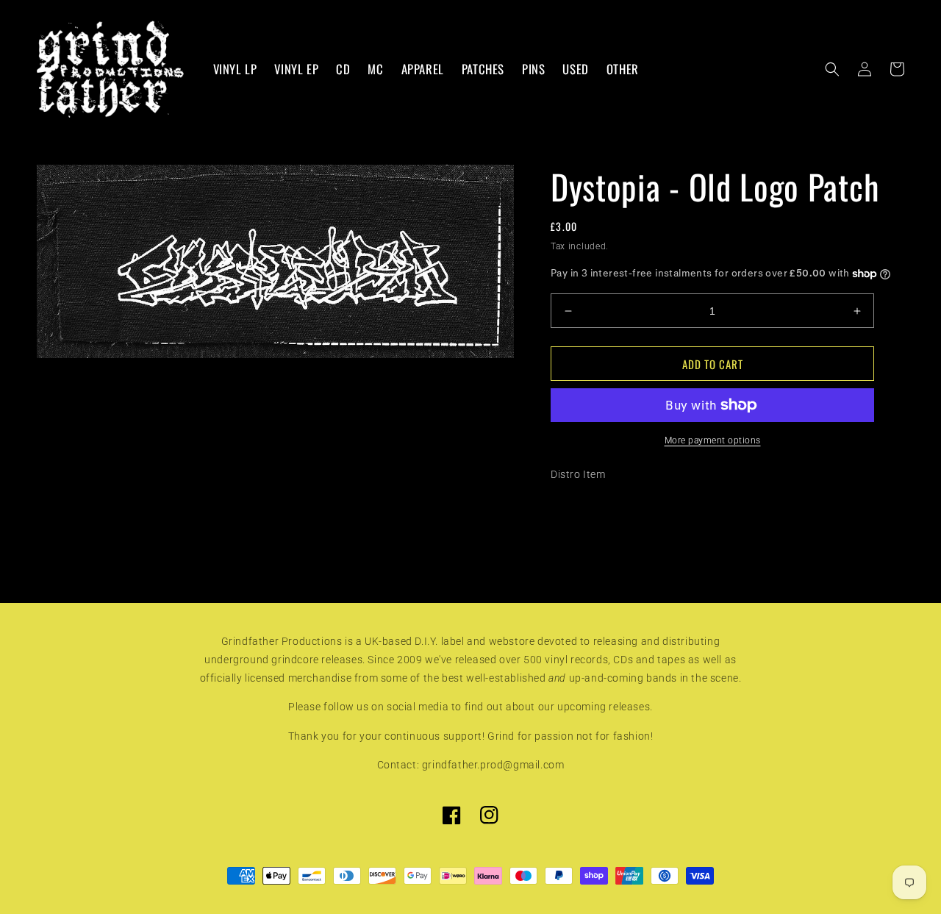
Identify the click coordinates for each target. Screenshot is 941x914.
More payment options (713, 440)
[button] (832, 69)
